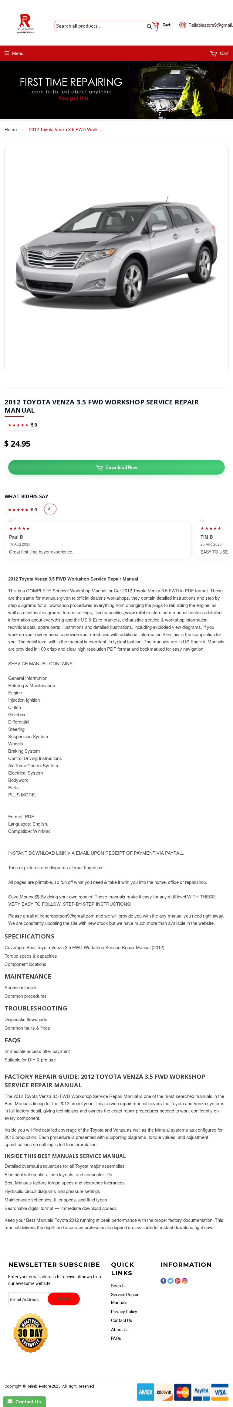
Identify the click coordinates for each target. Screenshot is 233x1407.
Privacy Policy (124, 1311)
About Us (120, 1329)
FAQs (116, 1338)
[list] (116, 539)
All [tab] (50, 509)
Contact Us (121, 1320)
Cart (223, 53)
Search (118, 1285)
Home (11, 129)
